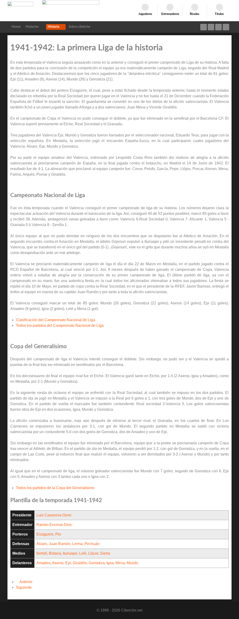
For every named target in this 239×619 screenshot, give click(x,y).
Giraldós (80, 563)
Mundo (132, 563)
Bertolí (41, 553)
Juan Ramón (59, 544)
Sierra (105, 553)
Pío (58, 534)
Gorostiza (97, 563)
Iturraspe (70, 553)
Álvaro (41, 544)
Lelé (82, 553)
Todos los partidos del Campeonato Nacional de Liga (60, 325)
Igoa (110, 563)
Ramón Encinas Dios (54, 525)
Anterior (25, 582)
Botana (55, 553)
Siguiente (24, 587)
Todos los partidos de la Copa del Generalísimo (55, 488)
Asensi (57, 563)
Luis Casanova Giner (53, 515)
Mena (120, 563)
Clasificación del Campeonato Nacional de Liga (55, 320)
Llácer (93, 553)
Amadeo (43, 563)
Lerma (77, 544)
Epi (68, 563)
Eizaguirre (44, 534)
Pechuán (91, 544)
